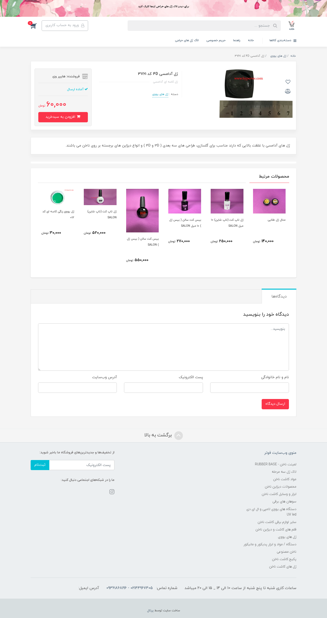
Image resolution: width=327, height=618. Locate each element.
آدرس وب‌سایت (104, 377)
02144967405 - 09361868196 (129, 588)
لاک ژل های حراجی (187, 40)
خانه (251, 40)
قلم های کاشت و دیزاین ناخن (275, 529)
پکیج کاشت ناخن (284, 559)
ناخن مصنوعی (286, 552)
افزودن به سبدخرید (60, 116)
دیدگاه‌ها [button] (279, 296)
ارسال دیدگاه (275, 403)
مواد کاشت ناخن (284, 479)
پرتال (150, 610)
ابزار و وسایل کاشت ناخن (279, 494)
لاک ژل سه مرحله (284, 472)
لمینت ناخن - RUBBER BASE (275, 464)
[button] (36, 25)
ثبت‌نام (39, 464)
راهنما (236, 40)
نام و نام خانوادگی (275, 377)
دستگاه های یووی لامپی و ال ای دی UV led (271, 512)
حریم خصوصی (216, 40)
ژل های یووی (160, 94)
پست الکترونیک (191, 377)
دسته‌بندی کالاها (281, 40)
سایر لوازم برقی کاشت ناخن (277, 522)
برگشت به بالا (158, 435)
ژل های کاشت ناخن (282, 566)
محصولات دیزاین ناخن (280, 486)
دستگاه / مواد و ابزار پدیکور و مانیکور (269, 544)
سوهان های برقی (284, 501)
